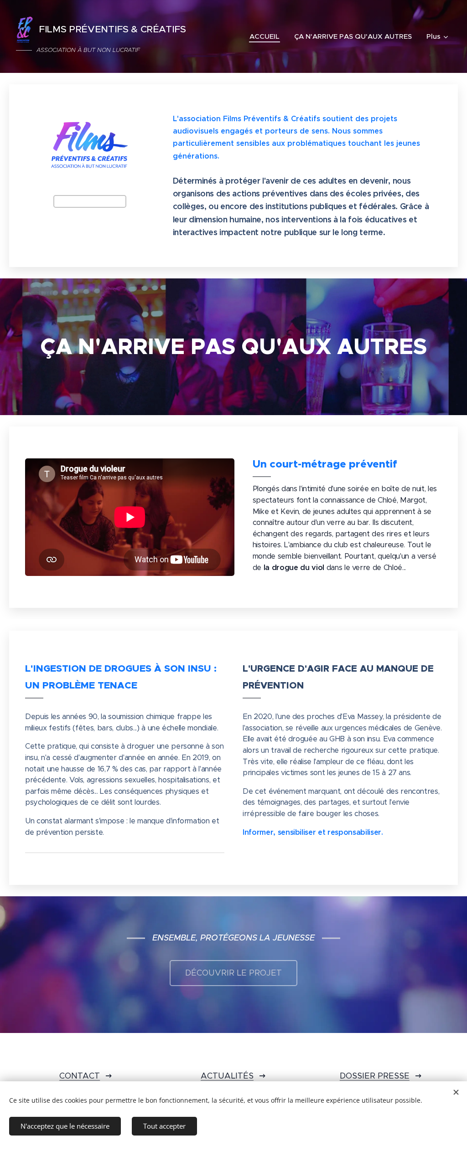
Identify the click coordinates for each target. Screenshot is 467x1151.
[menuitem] (267, 36)
